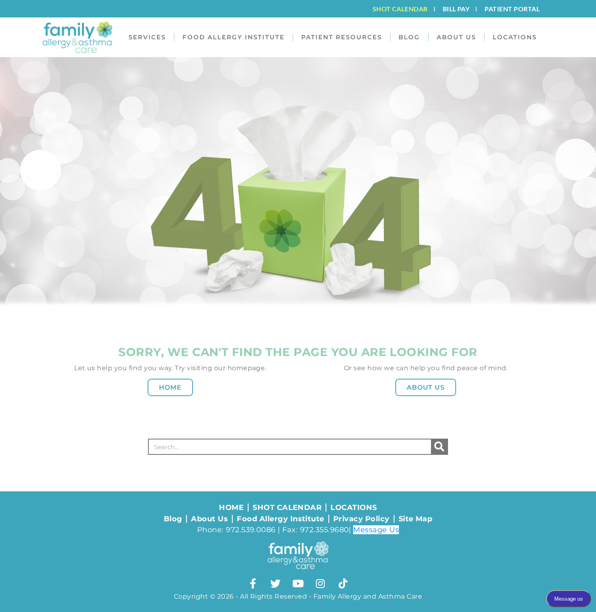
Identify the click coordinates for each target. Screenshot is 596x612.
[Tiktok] (343, 583)
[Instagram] (320, 583)
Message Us (376, 529)
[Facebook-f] (253, 583)
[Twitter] (276, 583)
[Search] (439, 446)
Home (170, 387)
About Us (426, 387)
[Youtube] (298, 583)
